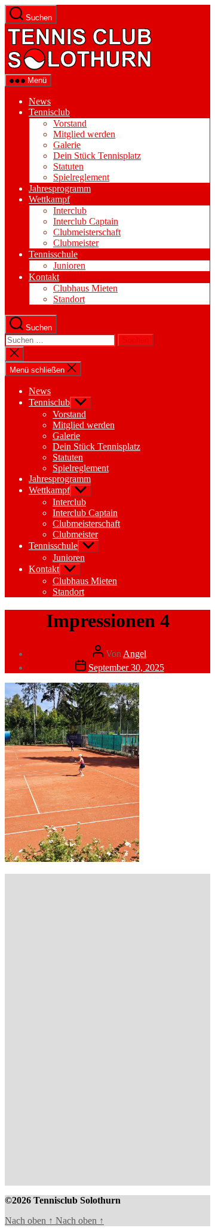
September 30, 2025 (126, 667)
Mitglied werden (84, 134)
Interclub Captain (85, 221)
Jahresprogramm (60, 188)
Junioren (69, 265)
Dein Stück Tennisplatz (97, 156)
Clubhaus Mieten (85, 288)
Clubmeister (76, 243)
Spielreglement (81, 177)
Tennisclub (49, 112)
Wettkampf (49, 199)
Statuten (68, 166)
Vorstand (70, 123)
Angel (134, 654)
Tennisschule (53, 254)
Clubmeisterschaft (87, 232)
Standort (69, 299)
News (40, 101)
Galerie (67, 145)
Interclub (70, 210)
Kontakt (44, 277)
